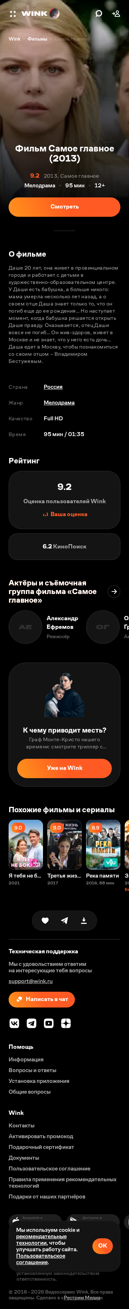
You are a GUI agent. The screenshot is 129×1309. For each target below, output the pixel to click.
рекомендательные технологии (41, 1239)
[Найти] (99, 13)
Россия (53, 387)
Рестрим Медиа (82, 1297)
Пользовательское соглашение (40, 1259)
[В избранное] (45, 920)
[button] (14, 13)
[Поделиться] (64, 920)
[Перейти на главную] (57, 13)
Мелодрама (59, 402)
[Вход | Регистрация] (116, 13)
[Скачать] (84, 920)
